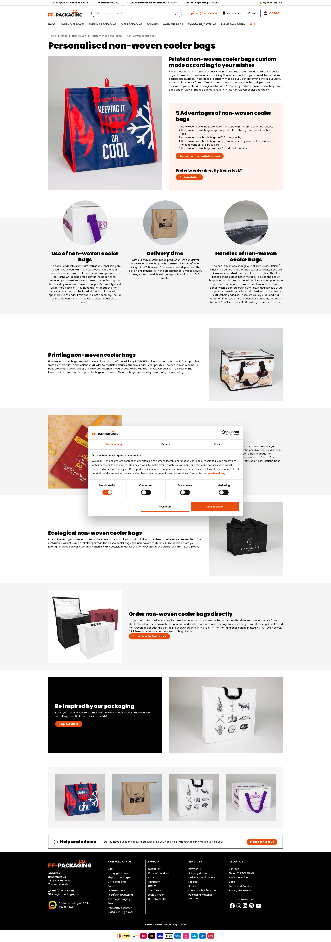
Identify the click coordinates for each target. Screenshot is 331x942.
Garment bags (117, 890)
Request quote (68, 724)
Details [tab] (165, 444)
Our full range (119, 862)
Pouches (113, 886)
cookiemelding (216, 473)
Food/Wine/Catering (120, 894)
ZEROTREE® (154, 890)
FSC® (151, 877)
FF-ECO (153, 862)
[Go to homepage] (65, 13)
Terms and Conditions (242, 886)
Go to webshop (189, 177)
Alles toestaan (214, 506)
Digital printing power (120, 912)
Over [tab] (217, 444)
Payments (194, 869)
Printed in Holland (239, 877)
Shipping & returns (199, 873)
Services (195, 862)
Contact (234, 869)
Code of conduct (158, 873)
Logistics (193, 882)
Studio (192, 886)
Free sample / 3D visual (202, 890)
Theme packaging (119, 899)
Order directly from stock (149, 636)
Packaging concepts (120, 907)
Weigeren (165, 506)
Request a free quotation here (199, 156)
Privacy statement (240, 890)
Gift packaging (117, 882)
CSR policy (154, 869)
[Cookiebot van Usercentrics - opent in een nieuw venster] (224, 432)
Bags (111, 869)
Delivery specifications (201, 877)
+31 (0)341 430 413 (63, 890)
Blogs (232, 882)
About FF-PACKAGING (241, 873)
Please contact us (262, 842)
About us (236, 862)
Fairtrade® (154, 882)
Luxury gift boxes (118, 873)
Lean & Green (156, 894)
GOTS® (152, 886)
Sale (110, 903)
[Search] (176, 13)
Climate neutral (157, 899)
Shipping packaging (119, 877)
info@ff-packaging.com (67, 894)
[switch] (146, 492)
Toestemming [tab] (114, 444)
